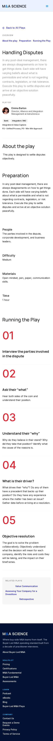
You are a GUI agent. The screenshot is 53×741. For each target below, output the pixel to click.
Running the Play (41, 40)
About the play (9, 40)
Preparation (25, 40)
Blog (5, 702)
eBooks (6, 698)
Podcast (7, 693)
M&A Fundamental (12, 673)
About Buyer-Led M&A (14, 652)
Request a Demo (11, 723)
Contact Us (8, 718)
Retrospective (26, 599)
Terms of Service (11, 734)
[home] (14, 6)
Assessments (9, 681)
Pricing (6, 664)
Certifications (10, 668)
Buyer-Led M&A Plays (14, 706)
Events (6, 725)
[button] (47, 6)
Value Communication (26, 586)
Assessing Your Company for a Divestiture (21, 592)
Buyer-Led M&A (11, 677)
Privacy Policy (10, 729)
